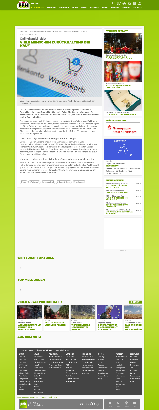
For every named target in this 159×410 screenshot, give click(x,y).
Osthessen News (55, 359)
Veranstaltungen (121, 357)
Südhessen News (55, 368)
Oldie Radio (23, 370)
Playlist (119, 2)
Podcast (115, 8)
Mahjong (119, 381)
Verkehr (51, 8)
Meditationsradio (25, 384)
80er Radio (22, 359)
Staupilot (124, 2)
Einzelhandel (79, 182)
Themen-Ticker (115, 180)
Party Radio (23, 376)
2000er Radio (23, 365)
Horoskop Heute (87, 357)
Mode (23, 182)
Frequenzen (134, 365)
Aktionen (94, 8)
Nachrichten (37, 8)
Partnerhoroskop (88, 370)
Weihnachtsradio (24, 381)
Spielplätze (119, 359)
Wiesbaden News (40, 362)
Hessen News (38, 357)
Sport (36, 384)
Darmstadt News (40, 370)
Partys (118, 389)
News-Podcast (103, 373)
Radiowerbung (135, 376)
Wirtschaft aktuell (36, 32)
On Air (75, 8)
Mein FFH (140, 2)
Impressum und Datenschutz (28, 397)
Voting (100, 379)
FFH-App (133, 357)
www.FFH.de (34, 350)
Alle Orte (37, 389)
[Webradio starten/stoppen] (92, 404)
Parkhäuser (70, 376)
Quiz (117, 387)
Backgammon (120, 384)
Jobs (132, 368)
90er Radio (22, 362)
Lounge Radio (23, 379)
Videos (100, 362)
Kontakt (133, 362)
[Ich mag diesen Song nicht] (97, 404)
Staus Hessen (70, 357)
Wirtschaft (34, 182)
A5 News (69, 368)
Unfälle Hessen (71, 362)
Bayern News (38, 381)
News (36, 354)
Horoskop (64, 8)
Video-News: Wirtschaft (38, 302)
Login (132, 381)
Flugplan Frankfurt (72, 379)
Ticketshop (119, 373)
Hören (136, 302)
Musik (84, 8)
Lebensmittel (48, 182)
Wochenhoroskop (88, 362)
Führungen (134, 370)
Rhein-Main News (55, 365)
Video (105, 8)
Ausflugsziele (120, 368)
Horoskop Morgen (88, 359)
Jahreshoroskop (87, 368)
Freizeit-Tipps (120, 370)
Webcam (134, 2)
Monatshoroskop (88, 365)
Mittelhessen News (56, 362)
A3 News (69, 365)
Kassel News (38, 368)
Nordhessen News (55, 357)
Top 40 (21, 387)
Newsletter (134, 359)
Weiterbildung (135, 379)
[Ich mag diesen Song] (88, 404)
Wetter (129, 2)
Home (110, 406)
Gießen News (38, 376)
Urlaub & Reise (63, 182)
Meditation (119, 365)
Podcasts (101, 370)
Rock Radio (22, 368)
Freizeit (126, 8)
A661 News (70, 370)
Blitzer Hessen (71, 359)
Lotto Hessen (120, 376)
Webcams (101, 365)
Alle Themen (38, 392)
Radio (21, 354)
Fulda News (38, 379)
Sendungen (101, 357)
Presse (132, 373)
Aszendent (85, 373)
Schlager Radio (24, 373)
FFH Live (22, 357)
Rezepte (118, 362)
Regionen (53, 354)
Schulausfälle (70, 381)
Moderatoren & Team (105, 368)
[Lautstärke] (82, 404)
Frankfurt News (39, 359)
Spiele (118, 379)
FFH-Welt (137, 8)
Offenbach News (39, 373)
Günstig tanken (71, 373)
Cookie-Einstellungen (49, 397)
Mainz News (38, 365)
